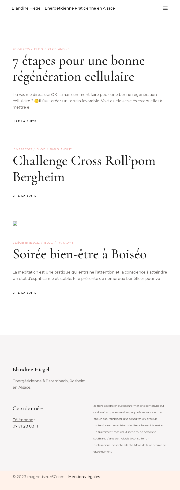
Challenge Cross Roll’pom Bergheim (84, 168)
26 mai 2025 (21, 49)
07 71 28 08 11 (25, 426)
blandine (58, 49)
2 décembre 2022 (26, 242)
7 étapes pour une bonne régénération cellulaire (79, 68)
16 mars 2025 (22, 149)
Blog (38, 49)
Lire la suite (25, 121)
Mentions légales (84, 477)
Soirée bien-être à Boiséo (80, 253)
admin (66, 242)
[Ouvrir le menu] (165, 8)
